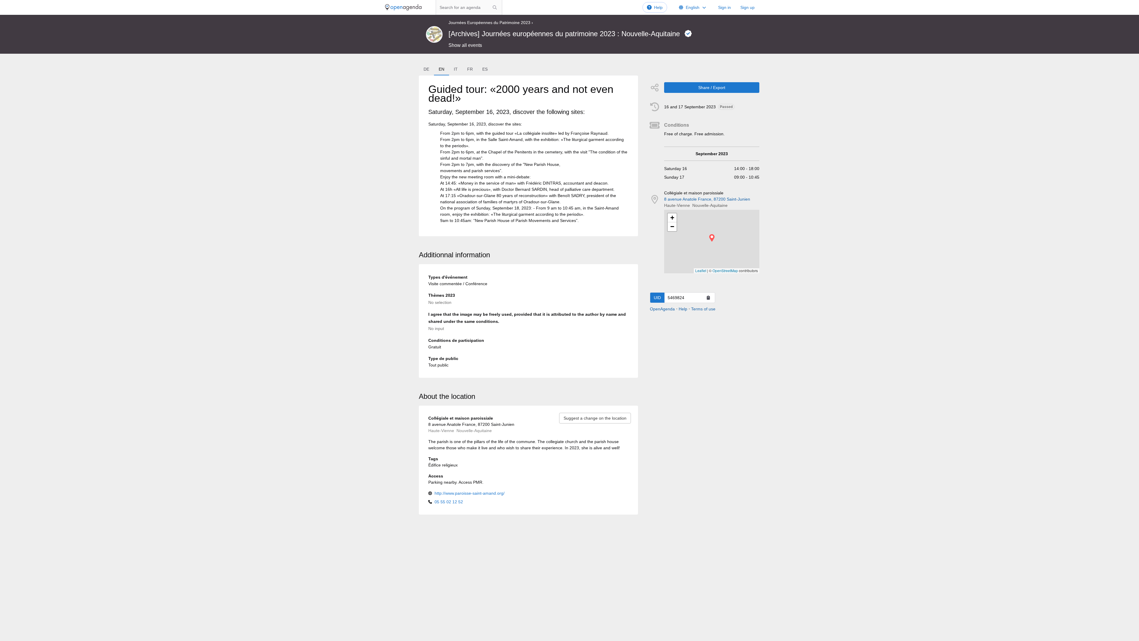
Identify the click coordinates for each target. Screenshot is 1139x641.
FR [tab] (470, 69)
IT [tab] (456, 69)
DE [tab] (426, 69)
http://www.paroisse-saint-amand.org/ (470, 493)
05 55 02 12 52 (449, 501)
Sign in (724, 7)
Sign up (747, 7)
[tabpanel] (528, 155)
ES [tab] (485, 69)
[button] (712, 238)
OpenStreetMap (725, 270)
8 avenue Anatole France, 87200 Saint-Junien (707, 199)
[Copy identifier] (708, 297)
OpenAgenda (662, 309)
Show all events (465, 45)
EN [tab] (441, 69)
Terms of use (703, 309)
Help (658, 7)
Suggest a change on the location (595, 418)
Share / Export (711, 87)
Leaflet (700, 270)
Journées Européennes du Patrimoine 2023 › (490, 22)
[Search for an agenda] (494, 7)
